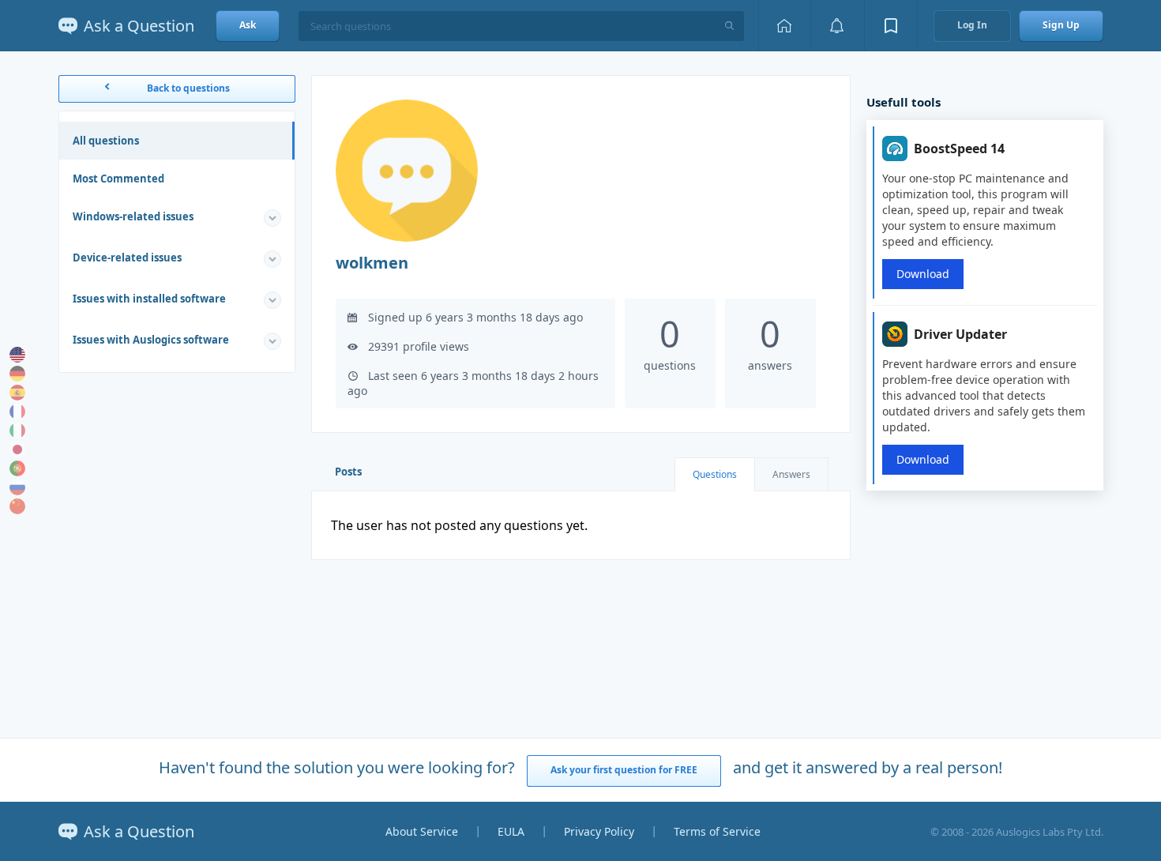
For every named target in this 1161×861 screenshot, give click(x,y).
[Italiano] (17, 430)
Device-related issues (127, 257)
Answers (791, 474)
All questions (106, 140)
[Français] (17, 411)
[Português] (17, 468)
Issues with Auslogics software (151, 340)
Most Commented (118, 178)
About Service (421, 831)
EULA (511, 831)
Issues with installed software (149, 298)
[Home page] (784, 25)
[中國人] (17, 506)
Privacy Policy (599, 831)
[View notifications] (837, 25)
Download (922, 273)
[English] (17, 355)
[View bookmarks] (891, 25)
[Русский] (17, 487)
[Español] (17, 392)
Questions (715, 474)
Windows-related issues (133, 216)
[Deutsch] (17, 374)
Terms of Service (717, 831)
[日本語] (17, 449)
